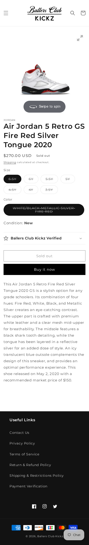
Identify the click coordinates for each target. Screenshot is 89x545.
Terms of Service (24, 454)
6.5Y (15, 180)
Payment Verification (28, 486)
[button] (6, 13)
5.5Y (52, 180)
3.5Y (51, 190)
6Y (33, 180)
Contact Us (19, 433)
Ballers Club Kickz (50, 536)
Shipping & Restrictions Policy (36, 475)
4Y (33, 190)
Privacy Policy (22, 443)
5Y (70, 180)
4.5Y (15, 190)
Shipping (10, 162)
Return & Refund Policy (30, 465)
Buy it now (44, 269)
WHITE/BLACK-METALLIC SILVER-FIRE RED (44, 211)
